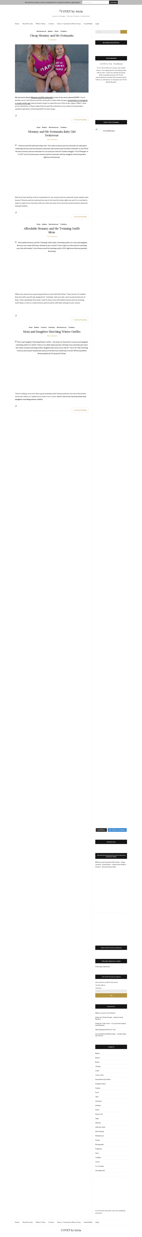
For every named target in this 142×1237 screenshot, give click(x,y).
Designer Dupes (100, 1084)
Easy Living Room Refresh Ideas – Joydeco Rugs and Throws (110, 1035)
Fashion (44, 327)
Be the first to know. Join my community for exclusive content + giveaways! (52, 2)
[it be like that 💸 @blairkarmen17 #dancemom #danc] (107, 512)
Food (97, 1092)
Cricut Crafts (99, 1075)
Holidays (51, 327)
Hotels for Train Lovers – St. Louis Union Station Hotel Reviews (110, 1024)
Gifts (96, 1097)
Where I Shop (40, 24)
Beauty (97, 1058)
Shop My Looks (27, 24)
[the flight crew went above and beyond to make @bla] (123, 163)
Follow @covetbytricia (102, 966)
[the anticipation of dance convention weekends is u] (115, 162)
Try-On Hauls (99, 1166)
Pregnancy (98, 1149)
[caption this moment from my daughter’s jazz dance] (123, 371)
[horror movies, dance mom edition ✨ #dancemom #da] (98, 148)
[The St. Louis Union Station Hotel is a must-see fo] (98, 658)
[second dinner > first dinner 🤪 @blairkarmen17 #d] (123, 247)
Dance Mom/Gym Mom (103, 1079)
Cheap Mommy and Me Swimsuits (52, 35)
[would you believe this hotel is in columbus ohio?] (115, 291)
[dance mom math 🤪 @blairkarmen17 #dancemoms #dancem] (123, 201)
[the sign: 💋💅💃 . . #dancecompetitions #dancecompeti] (98, 244)
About (17, 24)
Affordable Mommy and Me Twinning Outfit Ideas (52, 230)
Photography (99, 1144)
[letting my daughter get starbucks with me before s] (123, 519)
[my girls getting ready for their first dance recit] (98, 211)
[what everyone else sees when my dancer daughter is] (115, 519)
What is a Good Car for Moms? (105, 1013)
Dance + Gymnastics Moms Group (69, 24)
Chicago (98, 1066)
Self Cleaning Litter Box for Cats (105, 1029)
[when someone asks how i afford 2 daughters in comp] (107, 153)
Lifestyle (98, 1123)
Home (97, 1110)
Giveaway (98, 1101)
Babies (50, 31)
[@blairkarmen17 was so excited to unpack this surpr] (107, 383)
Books (97, 1062)
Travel (97, 1162)
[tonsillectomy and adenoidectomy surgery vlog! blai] (107, 212)
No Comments (52, 139)
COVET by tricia (71, 1230)
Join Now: (98, 988)
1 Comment (52, 40)
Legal (97, 24)
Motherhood (41, 31)
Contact (51, 24)
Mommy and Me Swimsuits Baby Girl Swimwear (51, 133)
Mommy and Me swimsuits (42, 97)
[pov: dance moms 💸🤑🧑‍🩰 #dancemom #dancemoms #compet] (115, 201)
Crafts (97, 1071)
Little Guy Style (100, 1127)
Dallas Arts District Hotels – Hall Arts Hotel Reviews (109, 1018)
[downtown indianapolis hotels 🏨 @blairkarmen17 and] (107, 273)
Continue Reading (80, 120)
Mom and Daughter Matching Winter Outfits (51, 331)
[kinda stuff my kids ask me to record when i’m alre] (115, 370)
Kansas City (99, 1114)
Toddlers (63, 31)
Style (56, 31)
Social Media (88, 24)
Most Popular (99, 1131)
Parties (97, 1140)
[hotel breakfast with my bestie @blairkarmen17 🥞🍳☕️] (98, 419)
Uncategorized (100, 1170)
